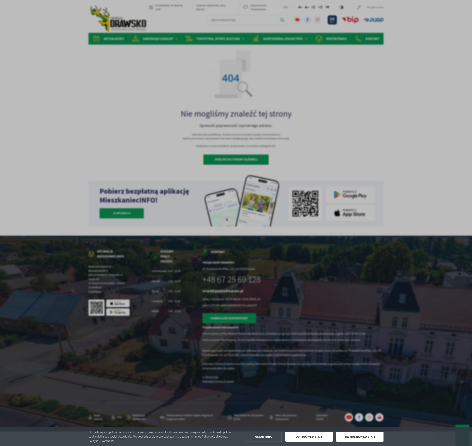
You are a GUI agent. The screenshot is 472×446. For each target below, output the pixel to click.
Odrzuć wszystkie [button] (309, 437)
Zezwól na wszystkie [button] (360, 437)
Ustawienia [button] (263, 437)
